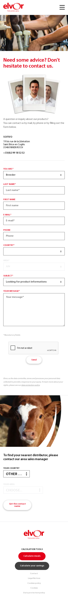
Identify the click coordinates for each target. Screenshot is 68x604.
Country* (9, 245)
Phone (6, 230)
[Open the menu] (62, 7)
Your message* (11, 291)
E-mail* (7, 215)
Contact (34, 574)
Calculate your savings (32, 566)
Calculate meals (31, 556)
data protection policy (30, 385)
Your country (11, 468)
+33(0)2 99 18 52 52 (13, 153)
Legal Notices (34, 578)
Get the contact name (17, 505)
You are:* (8, 169)
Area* (6, 260)
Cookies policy (34, 583)
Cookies (34, 588)
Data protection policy (34, 593)
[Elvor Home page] (13, 7)
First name (9, 199)
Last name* (9, 184)
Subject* (8, 276)
